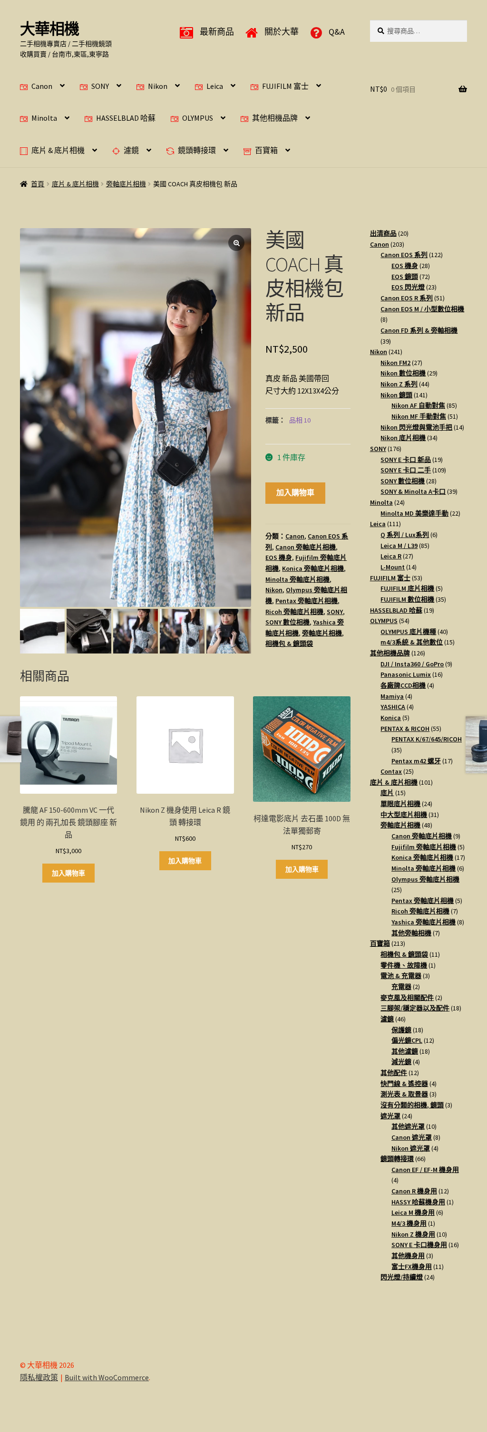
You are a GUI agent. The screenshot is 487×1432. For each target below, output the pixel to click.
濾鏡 (131, 150)
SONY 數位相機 (287, 622)
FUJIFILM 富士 (285, 85)
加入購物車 (295, 492)
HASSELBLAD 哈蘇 (126, 118)
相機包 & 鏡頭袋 (289, 643)
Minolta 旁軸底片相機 (297, 579)
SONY (100, 85)
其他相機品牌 (275, 118)
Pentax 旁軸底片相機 (306, 600)
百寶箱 (266, 150)
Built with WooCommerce (107, 1377)
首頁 (37, 184)
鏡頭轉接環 (197, 150)
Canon (41, 85)
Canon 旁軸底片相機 (305, 547)
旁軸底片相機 (126, 184)
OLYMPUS (197, 118)
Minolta (44, 118)
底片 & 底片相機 (58, 150)
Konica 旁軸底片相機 (313, 568)
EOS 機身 (278, 557)
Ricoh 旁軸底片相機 (294, 611)
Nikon (157, 85)
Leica (214, 85)
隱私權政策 (39, 1377)
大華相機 (49, 28)
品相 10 (300, 420)
